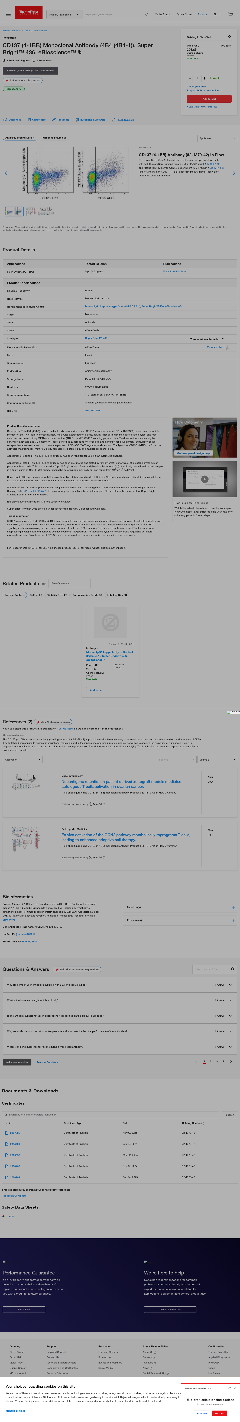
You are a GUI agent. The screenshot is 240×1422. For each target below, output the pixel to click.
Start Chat (219, 1413)
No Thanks (202, 1413)
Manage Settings (15, 1410)
